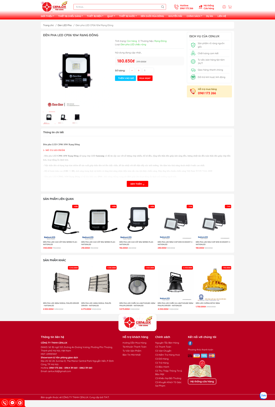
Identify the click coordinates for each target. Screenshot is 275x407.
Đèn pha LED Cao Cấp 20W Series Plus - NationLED (136, 243)
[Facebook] (190, 343)
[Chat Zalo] (20, 403)
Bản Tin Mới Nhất (132, 354)
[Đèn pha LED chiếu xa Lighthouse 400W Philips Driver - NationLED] (137, 283)
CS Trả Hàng (162, 362)
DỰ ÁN (209, 16)
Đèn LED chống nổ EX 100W (208, 303)
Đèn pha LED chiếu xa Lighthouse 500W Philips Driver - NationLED (175, 304)
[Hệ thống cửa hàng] (137, 322)
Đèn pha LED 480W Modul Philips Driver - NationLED (96, 304)
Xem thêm (136, 183)
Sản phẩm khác (54, 260)
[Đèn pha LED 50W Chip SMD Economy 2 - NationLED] (214, 222)
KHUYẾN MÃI (175, 16)
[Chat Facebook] (12, 403)
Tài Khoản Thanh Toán (134, 346)
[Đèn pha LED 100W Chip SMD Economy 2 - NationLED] (176, 222)
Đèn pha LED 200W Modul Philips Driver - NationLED (61, 304)
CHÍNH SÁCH (193, 16)
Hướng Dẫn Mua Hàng (134, 342)
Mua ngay (145, 78)
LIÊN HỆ (222, 16)
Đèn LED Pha (65, 25)
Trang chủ (48, 25)
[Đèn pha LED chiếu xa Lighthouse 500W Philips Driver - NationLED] (176, 283)
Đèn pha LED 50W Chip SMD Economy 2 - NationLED (213, 243)
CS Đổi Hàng (162, 358)
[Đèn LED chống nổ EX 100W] (214, 283)
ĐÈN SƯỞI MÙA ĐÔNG (152, 16)
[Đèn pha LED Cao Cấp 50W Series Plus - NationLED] (61, 222)
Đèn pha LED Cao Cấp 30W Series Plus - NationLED (98, 243)
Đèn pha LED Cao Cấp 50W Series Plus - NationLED (60, 243)
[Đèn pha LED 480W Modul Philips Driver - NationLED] (99, 283)
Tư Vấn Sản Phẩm (132, 350)
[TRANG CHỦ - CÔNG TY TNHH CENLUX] (54, 6)
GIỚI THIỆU (46, 16)
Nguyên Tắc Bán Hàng (167, 342)
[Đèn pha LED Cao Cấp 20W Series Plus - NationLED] (137, 222)
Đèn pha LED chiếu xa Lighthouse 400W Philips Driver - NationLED (137, 304)
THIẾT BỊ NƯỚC (127, 16)
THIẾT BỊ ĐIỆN (94, 16)
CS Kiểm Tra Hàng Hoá (167, 354)
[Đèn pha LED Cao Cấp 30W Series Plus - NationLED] (99, 222)
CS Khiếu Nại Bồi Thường (168, 378)
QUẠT (110, 16)
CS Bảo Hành (162, 366)
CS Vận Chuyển (163, 350)
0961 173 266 (207, 93)
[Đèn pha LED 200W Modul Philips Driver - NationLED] (61, 283)
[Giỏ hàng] (230, 7)
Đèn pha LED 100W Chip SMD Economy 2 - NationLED (175, 243)
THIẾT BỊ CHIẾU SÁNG (69, 16)
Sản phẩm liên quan (58, 199)
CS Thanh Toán (163, 346)
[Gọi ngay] (5, 403)
